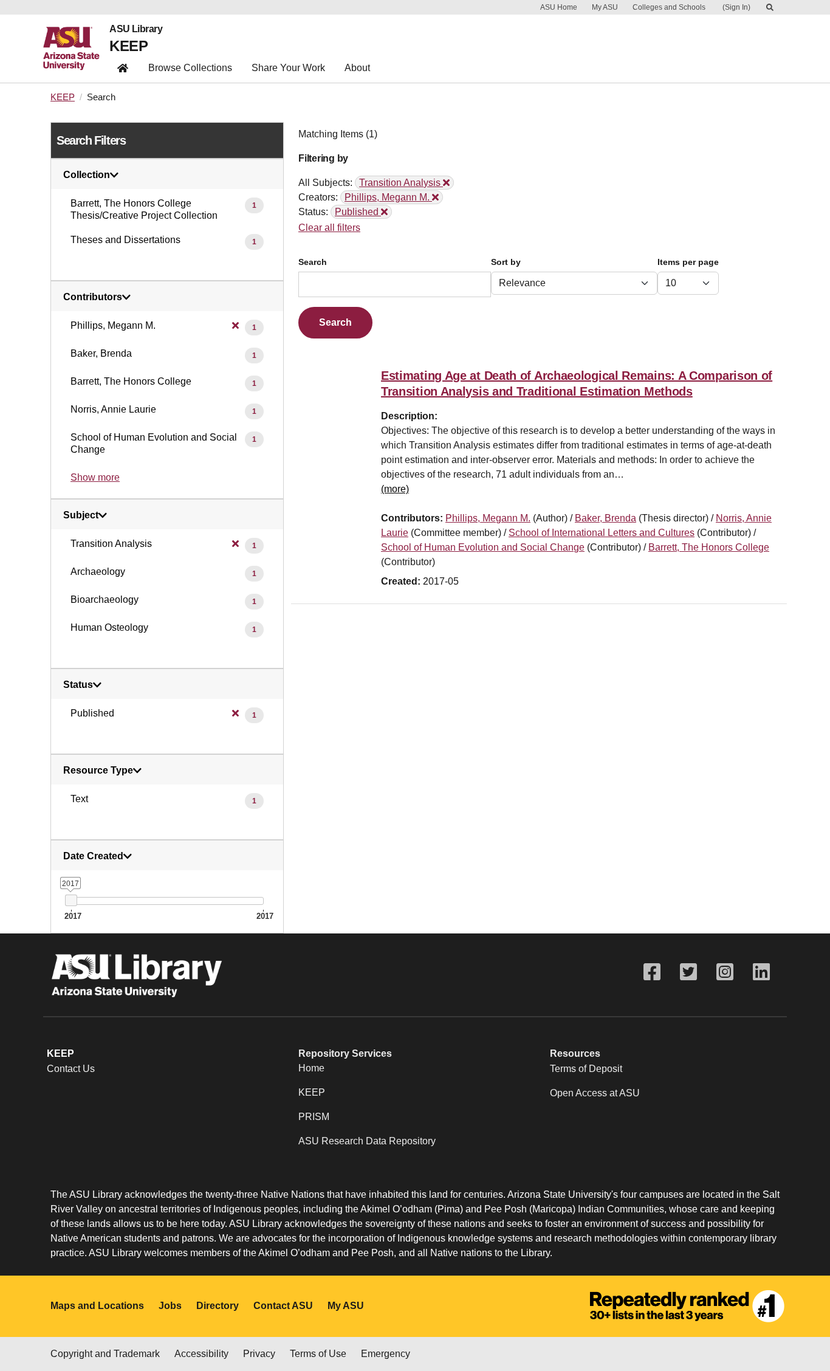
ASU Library (135, 29)
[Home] (76, 49)
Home (311, 1068)
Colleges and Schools (669, 7)
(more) (395, 489)
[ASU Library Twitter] (688, 972)
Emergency (385, 1354)
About (357, 68)
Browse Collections (190, 68)
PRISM (313, 1117)
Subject (80, 515)
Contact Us (71, 1068)
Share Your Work (288, 68)
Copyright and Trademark (105, 1354)
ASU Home (558, 7)
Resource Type (98, 770)
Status (78, 685)
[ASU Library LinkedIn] (761, 972)
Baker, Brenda (605, 518)
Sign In (736, 7)
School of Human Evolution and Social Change (483, 547)
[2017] (71, 900)
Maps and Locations (97, 1306)
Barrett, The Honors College (708, 547)
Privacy (259, 1354)
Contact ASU (283, 1306)
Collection (86, 175)
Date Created (93, 856)
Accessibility (201, 1354)
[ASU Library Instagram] (725, 972)
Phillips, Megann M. (487, 518)
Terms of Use (318, 1354)
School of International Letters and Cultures (602, 532)
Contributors (92, 297)
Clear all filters (329, 227)
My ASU (605, 7)
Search (312, 262)
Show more (95, 477)
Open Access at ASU (595, 1093)
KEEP (128, 46)
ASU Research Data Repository (367, 1141)
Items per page (688, 262)
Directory (217, 1306)
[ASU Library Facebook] (652, 972)
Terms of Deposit (586, 1068)
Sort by (506, 262)
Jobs (170, 1306)
